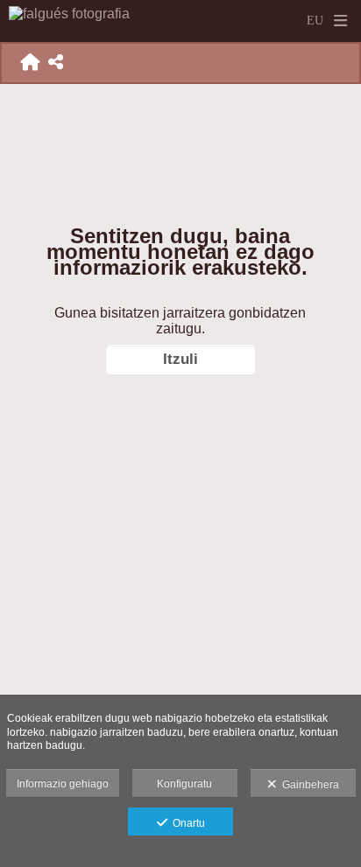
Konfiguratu (184, 784)
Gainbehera (308, 785)
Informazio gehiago (63, 784)
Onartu (186, 823)
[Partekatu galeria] (55, 62)
